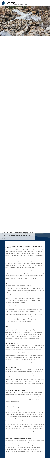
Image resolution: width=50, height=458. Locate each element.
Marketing (3, 238)
